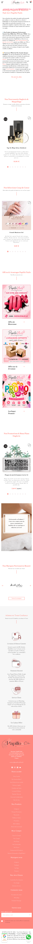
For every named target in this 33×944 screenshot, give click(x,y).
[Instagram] (15, 767)
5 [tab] (18, 167)
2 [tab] (10, 167)
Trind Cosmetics (10, 69)
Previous (2, 586)
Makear (4, 59)
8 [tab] (25, 167)
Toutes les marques (16, 598)
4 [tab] (15, 167)
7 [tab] (23, 167)
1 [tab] (7, 167)
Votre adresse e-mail (6, 912)
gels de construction (8, 42)
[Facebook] (12, 767)
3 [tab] (13, 167)
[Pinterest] (17, 767)
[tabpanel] (16, 140)
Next (30, 586)
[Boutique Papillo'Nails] (18, 2)
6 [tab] (20, 167)
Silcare (4, 64)
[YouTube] (20, 767)
